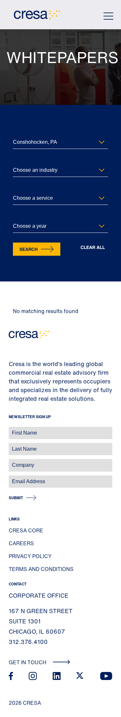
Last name (12, 445)
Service (19, 187)
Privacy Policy (30, 556)
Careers (21, 543)
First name (12, 429)
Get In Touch (28, 662)
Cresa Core (26, 530)
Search (28, 249)
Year (17, 215)
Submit (16, 497)
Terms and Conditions (41, 569)
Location (21, 131)
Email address (16, 478)
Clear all (92, 247)
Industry (20, 159)
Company (11, 461)
